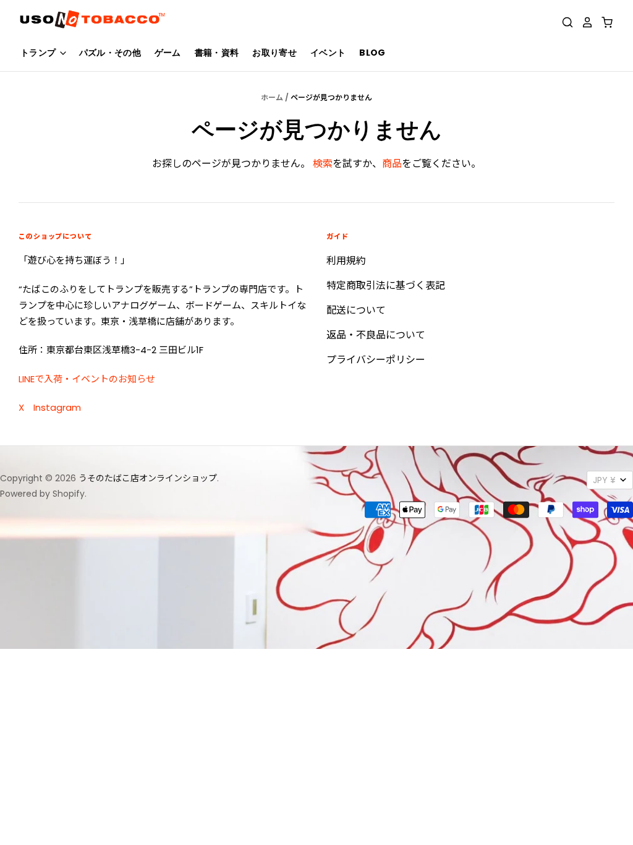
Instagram (57, 407)
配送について (356, 310)
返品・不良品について (375, 335)
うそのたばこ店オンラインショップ (148, 478)
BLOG (372, 52)
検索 (323, 164)
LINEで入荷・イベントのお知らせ (87, 378)
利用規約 (346, 261)
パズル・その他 (110, 52)
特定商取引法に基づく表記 (385, 285)
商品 (392, 164)
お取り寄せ (274, 52)
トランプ (39, 52)
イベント (328, 52)
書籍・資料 (217, 52)
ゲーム (168, 52)
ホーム (272, 97)
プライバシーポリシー (375, 360)
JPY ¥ (604, 480)
